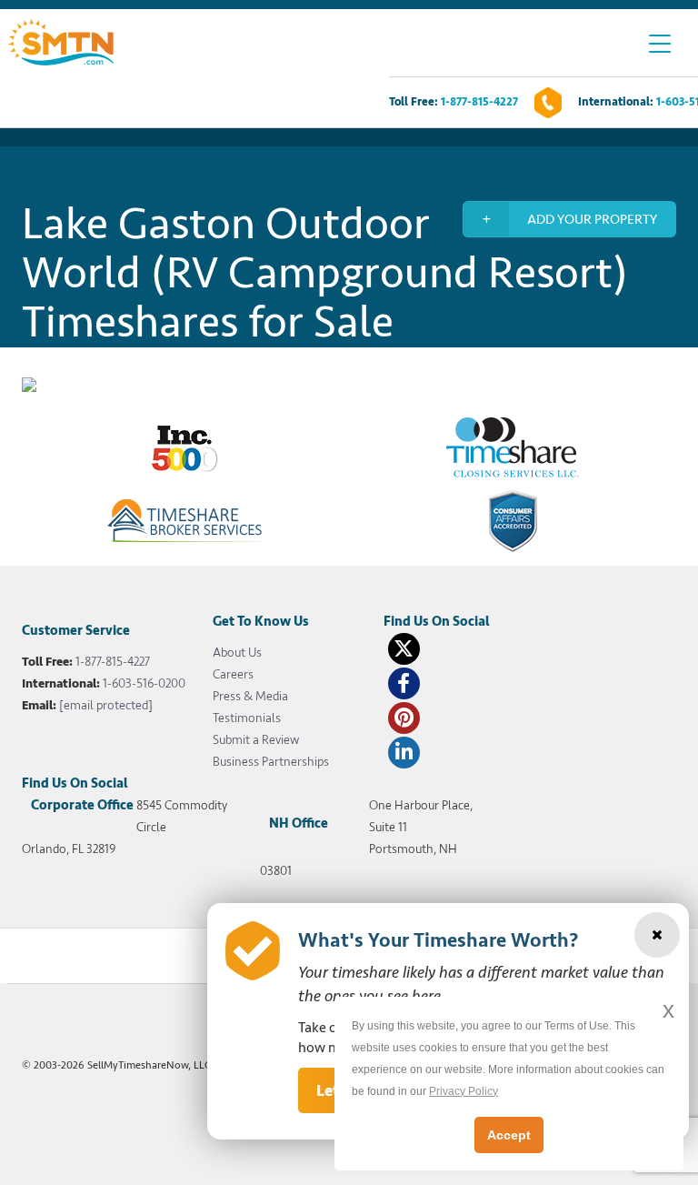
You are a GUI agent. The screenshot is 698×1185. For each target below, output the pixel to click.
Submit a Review (256, 740)
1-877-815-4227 (479, 102)
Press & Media (250, 696)
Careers (233, 674)
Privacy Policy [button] (463, 1091)
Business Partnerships (271, 761)
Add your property (592, 219)
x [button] (668, 1010)
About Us (237, 652)
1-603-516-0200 (144, 683)
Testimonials (247, 718)
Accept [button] (509, 1135)
